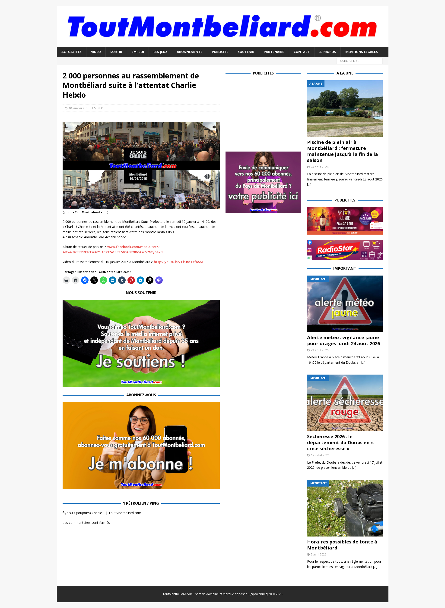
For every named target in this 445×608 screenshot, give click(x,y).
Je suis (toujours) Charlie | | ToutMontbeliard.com (103, 513)
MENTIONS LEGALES (361, 52)
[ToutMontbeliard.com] (222, 44)
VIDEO (96, 52)
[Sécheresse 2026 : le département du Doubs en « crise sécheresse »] (345, 403)
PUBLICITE (220, 52)
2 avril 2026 (318, 554)
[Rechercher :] (359, 60)
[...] (309, 184)
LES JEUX (160, 52)
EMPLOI (138, 52)
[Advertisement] (264, 112)
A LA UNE (345, 73)
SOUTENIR (246, 52)
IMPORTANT (344, 268)
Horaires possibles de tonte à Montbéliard (342, 545)
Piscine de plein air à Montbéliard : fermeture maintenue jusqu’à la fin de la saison (342, 151)
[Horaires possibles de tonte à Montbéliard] (345, 508)
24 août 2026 (319, 167)
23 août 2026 (319, 350)
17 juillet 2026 (320, 455)
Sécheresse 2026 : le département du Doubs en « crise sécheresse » (340, 442)
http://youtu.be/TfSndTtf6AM (178, 262)
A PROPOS (327, 52)
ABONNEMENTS (189, 52)
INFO (100, 108)
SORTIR (116, 52)
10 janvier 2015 (79, 108)
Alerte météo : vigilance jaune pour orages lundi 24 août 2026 (343, 340)
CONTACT (302, 52)
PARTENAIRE (274, 52)
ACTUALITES (71, 52)
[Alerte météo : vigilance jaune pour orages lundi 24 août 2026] (345, 304)
